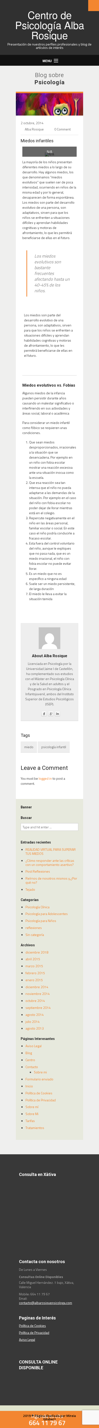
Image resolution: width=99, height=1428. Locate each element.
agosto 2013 (34, 1028)
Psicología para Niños (40, 920)
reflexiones (33, 927)
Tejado (30, 889)
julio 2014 (32, 1021)
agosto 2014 (34, 1014)
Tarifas (30, 1120)
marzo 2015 (34, 965)
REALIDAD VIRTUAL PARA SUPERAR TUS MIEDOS (50, 851)
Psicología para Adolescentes (46, 913)
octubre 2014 (35, 1000)
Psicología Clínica (37, 906)
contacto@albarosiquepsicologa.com (45, 1302)
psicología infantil (53, 746)
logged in (45, 778)
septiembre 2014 (38, 1007)
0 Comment (62, 129)
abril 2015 (32, 958)
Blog (28, 1052)
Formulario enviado (39, 1079)
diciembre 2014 (36, 986)
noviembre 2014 (37, 993)
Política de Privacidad (40, 1100)
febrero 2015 (35, 972)
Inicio (29, 1086)
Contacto (31, 1066)
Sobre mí (31, 1106)
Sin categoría (34, 934)
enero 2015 (34, 979)
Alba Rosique (34, 129)
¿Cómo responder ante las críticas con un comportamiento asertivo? (49, 862)
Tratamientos (34, 1127)
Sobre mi (40, 1072)
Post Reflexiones (37, 871)
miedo (28, 746)
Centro (30, 1059)
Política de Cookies (38, 1093)
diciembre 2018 (36, 952)
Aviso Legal (33, 1045)
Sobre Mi (31, 1113)
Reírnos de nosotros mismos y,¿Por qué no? (51, 880)
